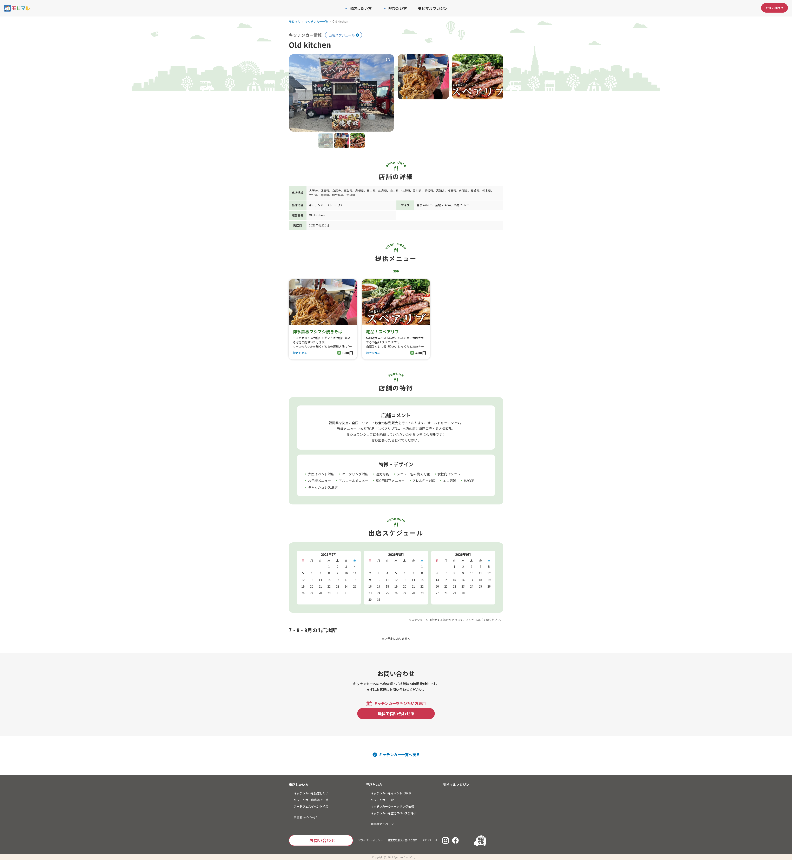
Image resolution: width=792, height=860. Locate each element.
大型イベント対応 (321, 473)
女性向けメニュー (450, 473)
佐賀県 (463, 190)
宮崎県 (325, 195)
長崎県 (475, 190)
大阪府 (313, 190)
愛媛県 (428, 190)
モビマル (294, 22)
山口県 (394, 190)
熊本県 (486, 190)
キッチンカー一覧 (316, 22)
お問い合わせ (774, 8)
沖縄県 (350, 195)
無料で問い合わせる (396, 713)
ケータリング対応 (355, 473)
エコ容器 (449, 480)
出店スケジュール (342, 35)
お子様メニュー (319, 480)
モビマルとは (429, 840)
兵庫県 (325, 190)
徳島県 (405, 190)
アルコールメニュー (353, 480)
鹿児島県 (338, 195)
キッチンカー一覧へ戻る (399, 754)
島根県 (359, 190)
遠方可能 (382, 473)
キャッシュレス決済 (323, 487)
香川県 (417, 190)
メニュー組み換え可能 (413, 473)
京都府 (336, 190)
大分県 (313, 195)
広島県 (382, 190)
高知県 (440, 190)
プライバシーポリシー (370, 840)
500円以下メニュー (390, 480)
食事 (396, 271)
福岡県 (452, 190)
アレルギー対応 (423, 480)
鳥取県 (348, 190)
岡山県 (371, 190)
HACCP (469, 480)
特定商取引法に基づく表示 (402, 840)
